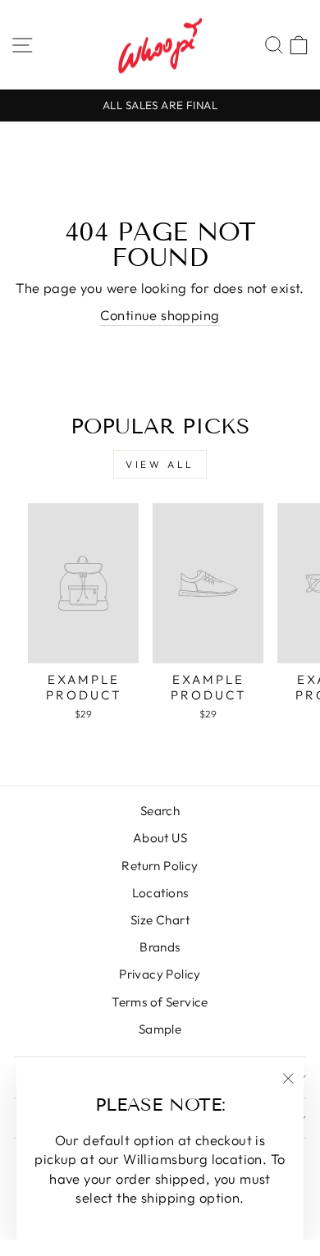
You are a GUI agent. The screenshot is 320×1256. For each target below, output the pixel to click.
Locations (160, 893)
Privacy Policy (160, 974)
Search (160, 810)
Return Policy (159, 865)
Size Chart (160, 920)
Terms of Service (160, 1002)
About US (160, 838)
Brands (159, 947)
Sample (160, 1029)
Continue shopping (159, 314)
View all (160, 464)
